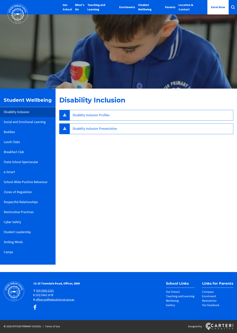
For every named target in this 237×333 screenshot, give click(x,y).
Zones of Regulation (18, 192)
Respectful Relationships (21, 202)
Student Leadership (17, 232)
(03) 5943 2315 (45, 291)
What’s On (79, 7)
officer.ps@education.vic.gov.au (55, 300)
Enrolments (127, 7)
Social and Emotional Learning (25, 122)
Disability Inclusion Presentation (95, 128)
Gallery (170, 305)
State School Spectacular (21, 162)
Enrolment (209, 296)
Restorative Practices (19, 212)
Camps (8, 252)
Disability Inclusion (16, 112)
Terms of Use (52, 326)
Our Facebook (210, 305)
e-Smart (9, 172)
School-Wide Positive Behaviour (26, 182)
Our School (67, 7)
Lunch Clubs (12, 142)
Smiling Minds (13, 242)
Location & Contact (185, 7)
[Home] (15, 301)
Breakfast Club (14, 152)
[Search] (233, 7)
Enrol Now (218, 7)
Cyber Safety (12, 222)
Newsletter (209, 301)
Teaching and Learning (96, 7)
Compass (208, 292)
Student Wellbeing (144, 7)
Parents (170, 7)
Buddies (9, 132)
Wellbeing (172, 301)
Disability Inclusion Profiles (91, 115)
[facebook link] (34, 308)
